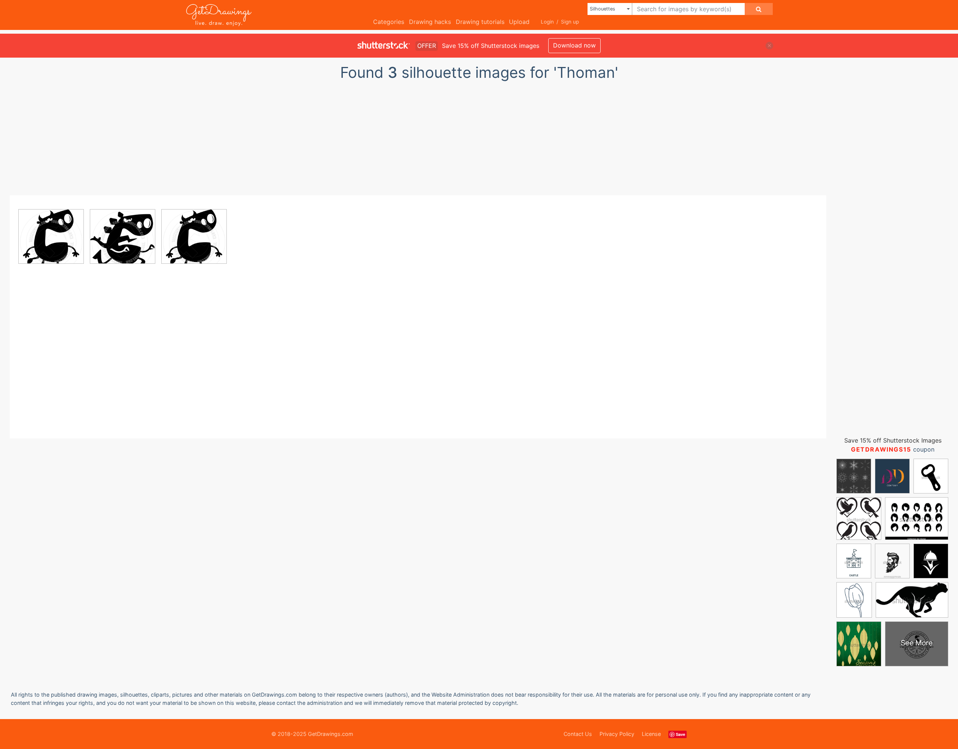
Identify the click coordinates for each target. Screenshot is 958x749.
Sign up (570, 22)
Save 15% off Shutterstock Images (893, 440)
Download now (574, 45)
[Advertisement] (479, 136)
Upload (519, 21)
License (651, 734)
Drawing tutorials (480, 21)
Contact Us (578, 734)
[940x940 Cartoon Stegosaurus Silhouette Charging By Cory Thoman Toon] (122, 242)
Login (547, 22)
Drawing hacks (430, 21)
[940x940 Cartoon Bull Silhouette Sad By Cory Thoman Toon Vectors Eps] (51, 242)
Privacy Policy (616, 734)
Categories (388, 21)
